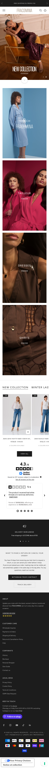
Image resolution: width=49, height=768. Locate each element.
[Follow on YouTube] (17, 725)
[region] (24, 47)
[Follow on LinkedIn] (30, 725)
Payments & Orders (9, 632)
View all (25, 454)
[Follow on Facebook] (4, 725)
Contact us (6, 670)
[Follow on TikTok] (23, 725)
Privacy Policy (7, 682)
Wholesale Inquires (9, 628)
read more (13, 497)
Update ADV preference (33, 735)
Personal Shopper (9, 663)
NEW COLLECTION (15, 387)
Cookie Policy (7, 686)
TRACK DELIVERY (24, 585)
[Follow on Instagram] (10, 725)
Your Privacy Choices (20, 760)
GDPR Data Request (9, 694)
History (5, 655)
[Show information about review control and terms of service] (41, 477)
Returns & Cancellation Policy (13, 639)
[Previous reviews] (4, 495)
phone (15, 706)
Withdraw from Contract (24, 577)
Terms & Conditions (9, 690)
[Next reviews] (44, 495)
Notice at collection (12, 765)
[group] (24, 47)
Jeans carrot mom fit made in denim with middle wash (17, 439)
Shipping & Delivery (9, 635)
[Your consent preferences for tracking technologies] (44, 763)
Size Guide (6, 666)
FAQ (4, 643)
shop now (24, 126)
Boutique (6, 659)
